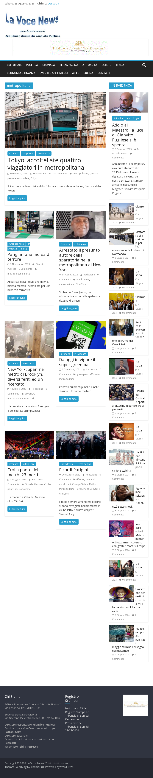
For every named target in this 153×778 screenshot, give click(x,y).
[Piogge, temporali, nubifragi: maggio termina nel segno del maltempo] (121, 627)
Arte (75, 73)
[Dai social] (121, 270)
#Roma (80, 479)
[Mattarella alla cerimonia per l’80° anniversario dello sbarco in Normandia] (121, 230)
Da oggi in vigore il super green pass (77, 362)
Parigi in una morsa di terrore (28, 256)
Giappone (28, 153)
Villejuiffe (64, 493)
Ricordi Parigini (73, 469)
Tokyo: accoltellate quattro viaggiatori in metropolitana (45, 163)
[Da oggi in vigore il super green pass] (80, 323)
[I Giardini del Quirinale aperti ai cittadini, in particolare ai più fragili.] (121, 385)
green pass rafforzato (88, 374)
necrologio (133, 118)
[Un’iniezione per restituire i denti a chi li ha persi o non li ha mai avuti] (121, 587)
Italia (120, 65)
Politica (32, 65)
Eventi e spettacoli (54, 73)
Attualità (89, 65)
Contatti (104, 73)
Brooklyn (29, 393)
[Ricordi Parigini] (80, 433)
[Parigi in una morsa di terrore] (29, 213)
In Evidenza (44, 153)
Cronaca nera (16, 243)
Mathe (92, 484)
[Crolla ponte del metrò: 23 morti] (29, 433)
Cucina (88, 73)
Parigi (24, 248)
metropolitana (80, 173)
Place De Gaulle (91, 488)
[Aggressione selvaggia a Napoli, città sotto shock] (121, 486)
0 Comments (60, 173)
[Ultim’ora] (121, 205)
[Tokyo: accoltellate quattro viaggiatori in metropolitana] (55, 94)
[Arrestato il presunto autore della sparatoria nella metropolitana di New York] (80, 213)
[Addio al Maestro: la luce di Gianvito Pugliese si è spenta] (129, 94)
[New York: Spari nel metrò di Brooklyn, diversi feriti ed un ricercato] (29, 323)
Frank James (82, 279)
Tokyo (34, 178)
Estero (107, 65)
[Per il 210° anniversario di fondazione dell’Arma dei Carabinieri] (121, 320)
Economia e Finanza (21, 73)
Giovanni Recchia (42, 173)
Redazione (89, 274)
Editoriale (14, 65)
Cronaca (48, 65)
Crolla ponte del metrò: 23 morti (22, 472)
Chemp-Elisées (80, 484)
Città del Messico (34, 484)
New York (81, 284)
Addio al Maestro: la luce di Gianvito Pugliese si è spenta (127, 134)
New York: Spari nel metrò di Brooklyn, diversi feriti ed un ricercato (26, 376)
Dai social (54, 3)
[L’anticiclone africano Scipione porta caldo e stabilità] (121, 450)
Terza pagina (68, 65)
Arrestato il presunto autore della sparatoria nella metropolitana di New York (80, 259)
